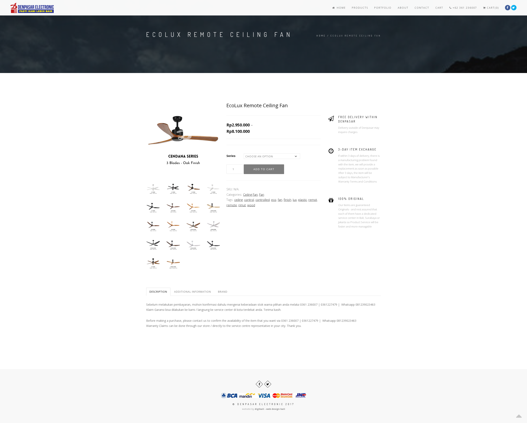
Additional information (192, 291)
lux (295, 200)
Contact (422, 7)
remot (312, 200)
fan (280, 200)
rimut (242, 205)
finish (287, 200)
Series (231, 156)
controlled (262, 200)
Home (341, 7)
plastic (302, 200)
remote (231, 205)
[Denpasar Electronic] (22, 7)
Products (360, 7)
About (403, 7)
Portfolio (383, 7)
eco (273, 200)
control (249, 200)
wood (251, 205)
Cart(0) (492, 7)
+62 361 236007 (464, 7)
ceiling (238, 200)
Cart (439, 7)
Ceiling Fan (250, 194)
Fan (261, 194)
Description (158, 291)
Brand (222, 291)
